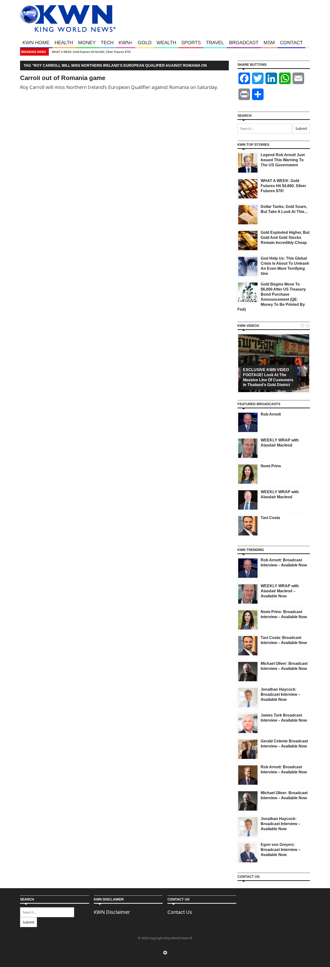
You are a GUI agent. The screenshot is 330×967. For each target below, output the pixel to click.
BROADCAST (243, 42)
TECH (107, 42)
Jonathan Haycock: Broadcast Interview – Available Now (280, 694)
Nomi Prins (271, 466)
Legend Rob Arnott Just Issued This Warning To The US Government (283, 160)
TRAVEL (215, 42)
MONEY (87, 42)
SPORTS (191, 42)
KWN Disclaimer (112, 912)
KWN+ (126, 42)
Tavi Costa (270, 518)
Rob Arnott (271, 414)
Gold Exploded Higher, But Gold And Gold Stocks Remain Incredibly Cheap (285, 237)
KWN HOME (36, 42)
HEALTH (64, 42)
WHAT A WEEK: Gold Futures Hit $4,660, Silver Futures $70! (90, 52)
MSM (269, 42)
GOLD (144, 42)
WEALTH (166, 42)
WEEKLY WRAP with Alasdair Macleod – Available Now (280, 591)
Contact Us (179, 912)
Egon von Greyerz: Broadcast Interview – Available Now (280, 849)
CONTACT (291, 42)
